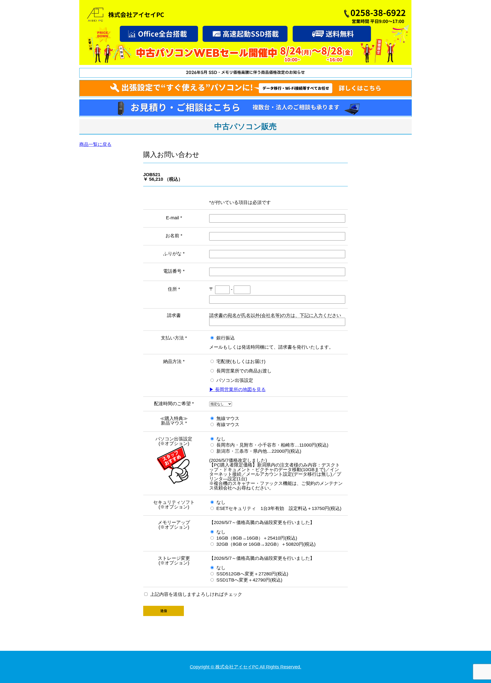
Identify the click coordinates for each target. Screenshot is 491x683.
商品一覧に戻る (95, 144)
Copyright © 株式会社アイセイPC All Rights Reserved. (245, 666)
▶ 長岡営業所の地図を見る (237, 389)
